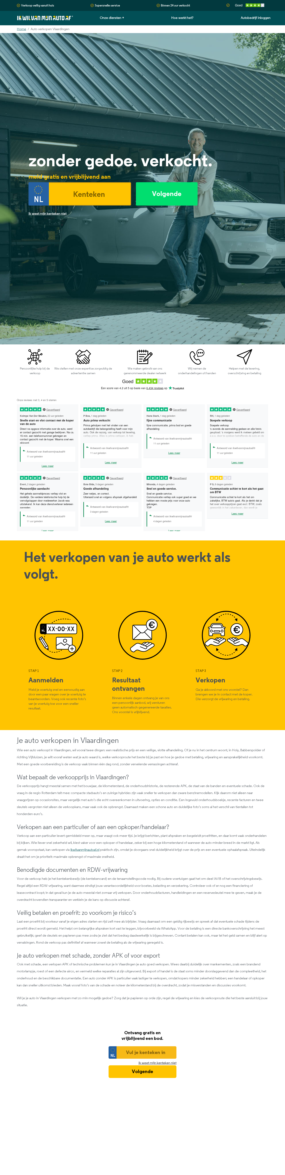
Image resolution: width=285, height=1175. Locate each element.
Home (21, 29)
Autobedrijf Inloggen (255, 18)
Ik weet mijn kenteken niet (157, 1063)
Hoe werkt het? (182, 18)
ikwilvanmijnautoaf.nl (84, 850)
